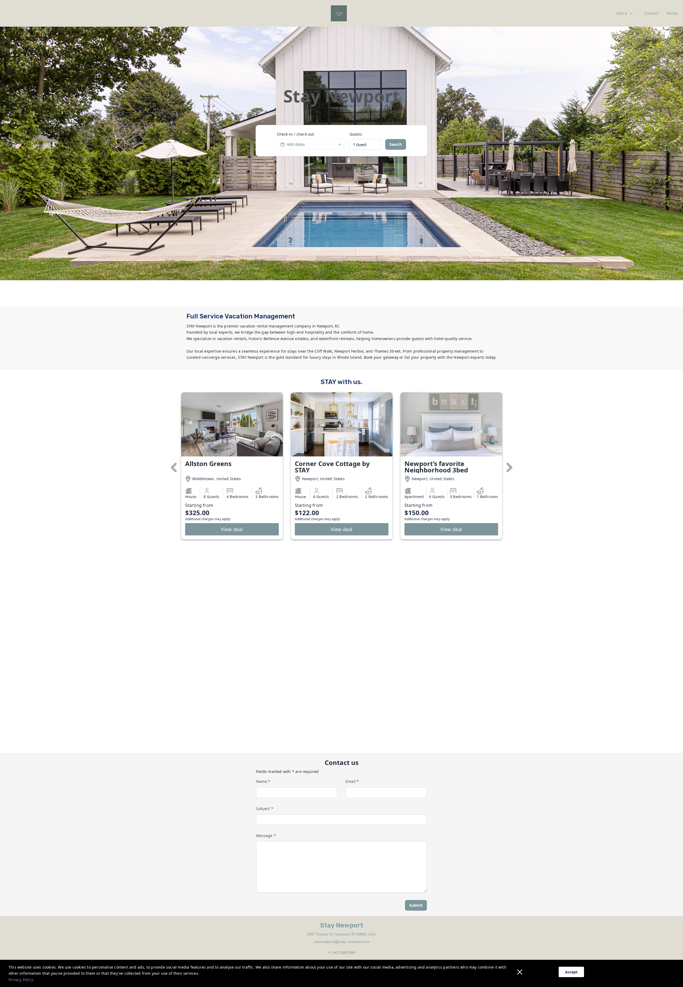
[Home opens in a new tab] (339, 13)
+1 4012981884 (341, 952)
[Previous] (174, 467)
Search (396, 144)
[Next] (509, 467)
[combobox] (625, 13)
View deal (232, 529)
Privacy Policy (21, 979)
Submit (416, 905)
